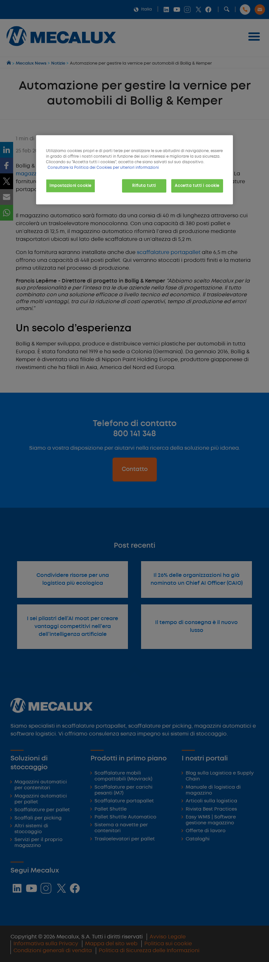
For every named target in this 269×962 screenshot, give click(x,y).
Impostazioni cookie (71, 185)
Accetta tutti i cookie (197, 185)
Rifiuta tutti (144, 185)
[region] (134, 170)
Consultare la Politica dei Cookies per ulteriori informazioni (103, 167)
